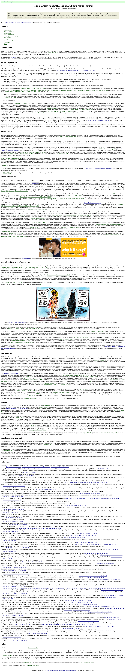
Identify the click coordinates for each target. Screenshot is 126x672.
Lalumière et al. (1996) (10, 97)
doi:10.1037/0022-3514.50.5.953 (81, 602)
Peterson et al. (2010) (20, 103)
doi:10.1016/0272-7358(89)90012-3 (14, 486)
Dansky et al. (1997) (33, 665)
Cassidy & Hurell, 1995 (7, 267)
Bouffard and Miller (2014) (26, 153)
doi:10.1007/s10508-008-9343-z (38, 633)
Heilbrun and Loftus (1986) (38, 218)
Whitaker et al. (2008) (30, 398)
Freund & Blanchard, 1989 (48, 198)
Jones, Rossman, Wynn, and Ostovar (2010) (40, 112)
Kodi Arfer (4, 1)
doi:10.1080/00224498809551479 (87, 604)
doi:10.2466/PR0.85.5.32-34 (89, 533)
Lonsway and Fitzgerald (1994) (37, 430)
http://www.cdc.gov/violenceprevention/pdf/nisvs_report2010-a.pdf (86, 482)
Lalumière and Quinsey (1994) (74, 195)
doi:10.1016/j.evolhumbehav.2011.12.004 (16, 547)
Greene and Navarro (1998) (80, 337)
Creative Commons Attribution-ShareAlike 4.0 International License (61, 670)
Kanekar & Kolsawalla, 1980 (30, 267)
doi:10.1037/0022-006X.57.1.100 (86, 542)
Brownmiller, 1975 (48, 405)
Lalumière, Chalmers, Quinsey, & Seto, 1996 (73, 90)
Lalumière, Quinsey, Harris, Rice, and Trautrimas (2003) (35, 197)
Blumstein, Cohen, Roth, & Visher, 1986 (74, 375)
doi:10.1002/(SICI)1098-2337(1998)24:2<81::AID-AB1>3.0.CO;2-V (95, 544)
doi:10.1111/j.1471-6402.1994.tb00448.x (78, 600)
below (4, 165)
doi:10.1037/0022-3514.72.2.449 (13, 531)
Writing (10, 1)
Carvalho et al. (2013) (65, 111)
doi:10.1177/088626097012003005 (13, 509)
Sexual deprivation (9, 31)
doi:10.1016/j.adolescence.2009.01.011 (102, 606)
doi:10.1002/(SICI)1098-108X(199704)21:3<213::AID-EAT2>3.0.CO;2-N (40, 528)
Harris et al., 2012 (34, 227)
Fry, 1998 (30, 376)
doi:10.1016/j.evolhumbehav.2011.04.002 (83, 535)
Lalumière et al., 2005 (100, 360)
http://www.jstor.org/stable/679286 (100, 612)
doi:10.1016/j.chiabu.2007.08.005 (17, 640)
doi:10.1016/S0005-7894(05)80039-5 (111, 555)
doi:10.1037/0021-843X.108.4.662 (23, 475)
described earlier (5, 231)
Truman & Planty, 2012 (46, 383)
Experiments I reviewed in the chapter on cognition (98, 168)
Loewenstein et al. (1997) (62, 153)
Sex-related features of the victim (13, 36)
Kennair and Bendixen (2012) (20, 340)
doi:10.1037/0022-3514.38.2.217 (76, 505)
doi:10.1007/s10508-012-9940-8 (32, 562)
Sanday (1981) (16, 118)
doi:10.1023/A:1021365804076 (18, 524)
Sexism (6, 39)
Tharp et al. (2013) (83, 389)
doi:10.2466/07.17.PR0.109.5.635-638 (96, 553)
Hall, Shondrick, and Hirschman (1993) (105, 194)
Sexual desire (7, 33)
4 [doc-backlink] (90, 381)
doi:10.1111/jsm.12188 (10, 512)
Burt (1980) (45, 267)
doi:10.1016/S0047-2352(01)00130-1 (90, 493)
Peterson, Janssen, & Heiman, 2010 (14, 91)
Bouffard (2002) (11, 153)
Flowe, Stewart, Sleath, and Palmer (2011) (58, 275)
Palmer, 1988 (60, 136)
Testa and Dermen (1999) (66, 339)
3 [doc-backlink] (40, 284)
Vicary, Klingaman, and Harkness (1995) (21, 342)
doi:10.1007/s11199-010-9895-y (72, 628)
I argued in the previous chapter (92, 203)
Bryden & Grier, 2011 (70, 136)
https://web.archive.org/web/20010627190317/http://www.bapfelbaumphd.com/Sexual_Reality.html (37, 467)
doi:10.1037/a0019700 (115, 619)
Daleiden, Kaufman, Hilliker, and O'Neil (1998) (14, 236)
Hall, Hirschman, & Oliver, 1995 (37, 209)
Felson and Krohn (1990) (15, 328)
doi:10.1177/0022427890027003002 (74, 537)
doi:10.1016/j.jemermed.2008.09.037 (15, 567)
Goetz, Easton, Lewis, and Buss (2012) (11, 158)
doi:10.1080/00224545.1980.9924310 (14, 570)
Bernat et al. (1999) (57, 215)
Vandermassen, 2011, (48, 444)
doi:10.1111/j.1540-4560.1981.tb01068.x (77, 610)
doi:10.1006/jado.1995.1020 (105, 630)
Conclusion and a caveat (10, 41)
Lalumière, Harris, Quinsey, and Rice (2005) (33, 88)
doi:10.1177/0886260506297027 (94, 577)
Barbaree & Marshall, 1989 (76, 198)
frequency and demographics (11, 373)
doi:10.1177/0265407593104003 (13, 521)
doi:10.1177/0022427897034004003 (112, 595)
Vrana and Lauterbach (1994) (34, 379)
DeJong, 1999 (18, 267)
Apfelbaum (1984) (33, 648)
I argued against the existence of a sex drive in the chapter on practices (76, 70)
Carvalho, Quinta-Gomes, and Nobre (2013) (81, 109)
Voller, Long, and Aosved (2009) (26, 390)
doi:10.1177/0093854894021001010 (14, 586)
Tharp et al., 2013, (53, 52)
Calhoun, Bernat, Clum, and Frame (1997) (23, 395)
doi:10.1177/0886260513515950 (13, 496)
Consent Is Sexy (25, 258)
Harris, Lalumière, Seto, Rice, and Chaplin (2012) (78, 215)
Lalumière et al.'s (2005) (33, 91)
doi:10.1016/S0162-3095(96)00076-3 (108, 579)
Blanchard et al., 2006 (62, 198)
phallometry (35, 183)
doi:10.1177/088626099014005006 (88, 621)
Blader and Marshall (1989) (18, 215)
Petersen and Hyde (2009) (98, 331)
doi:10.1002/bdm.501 (102, 469)
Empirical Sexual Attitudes (20, 1)
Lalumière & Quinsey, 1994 (37, 222)
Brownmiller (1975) (7, 655)
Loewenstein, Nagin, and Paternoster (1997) (33, 152)
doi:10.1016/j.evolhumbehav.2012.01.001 (16, 574)
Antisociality (7, 37)
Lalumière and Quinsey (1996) (61, 392)
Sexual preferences (9, 34)
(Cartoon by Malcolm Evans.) (17, 322)
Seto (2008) (10, 207)
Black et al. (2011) (28, 378)
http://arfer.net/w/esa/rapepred (99, 120)
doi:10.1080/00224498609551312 (104, 563)
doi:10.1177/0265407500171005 (13, 615)
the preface (14, 57)
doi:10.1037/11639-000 (111, 617)
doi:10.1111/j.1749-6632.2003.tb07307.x (16, 593)
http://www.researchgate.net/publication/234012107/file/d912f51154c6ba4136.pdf (67, 624)
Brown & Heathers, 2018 (86, 662)
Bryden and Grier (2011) (7, 450)
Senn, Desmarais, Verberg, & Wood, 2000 (97, 90)
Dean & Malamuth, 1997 (16, 90)
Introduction (7, 30)
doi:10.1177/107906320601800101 (46, 489)
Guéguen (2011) (27, 662)
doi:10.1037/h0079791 (30, 472)
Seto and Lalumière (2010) (16, 233)
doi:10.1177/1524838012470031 (22, 624)
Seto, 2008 (117, 188)
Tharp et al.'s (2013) (20, 417)
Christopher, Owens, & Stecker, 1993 (34, 90)
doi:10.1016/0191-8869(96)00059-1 (112, 590)
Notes (5, 44)
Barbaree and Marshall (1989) (70, 227)
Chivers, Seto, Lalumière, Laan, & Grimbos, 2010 (14, 191)
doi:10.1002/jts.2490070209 (12, 637)
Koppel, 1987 (36, 383)
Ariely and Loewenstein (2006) (107, 149)
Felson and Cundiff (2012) (32, 328)
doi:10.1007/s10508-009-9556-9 (13, 518)
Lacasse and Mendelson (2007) (108, 432)
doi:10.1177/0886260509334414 (114, 608)
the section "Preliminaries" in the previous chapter (19, 22)
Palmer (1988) (7, 173)
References (7, 42)
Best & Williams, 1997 (90, 376)
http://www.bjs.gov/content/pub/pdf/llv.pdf (93, 576)
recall (7, 282)
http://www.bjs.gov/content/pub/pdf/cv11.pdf (99, 626)
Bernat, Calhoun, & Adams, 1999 (29, 206)
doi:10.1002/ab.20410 (10, 540)
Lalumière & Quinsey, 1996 (52, 90)
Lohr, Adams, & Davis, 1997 (12, 206)
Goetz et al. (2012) (17, 282)
